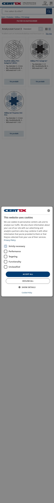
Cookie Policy (27, 292)
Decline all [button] (27, 281)
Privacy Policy (10, 240)
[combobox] (48, 210)
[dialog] (27, 252)
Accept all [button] (28, 274)
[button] (27, 287)
